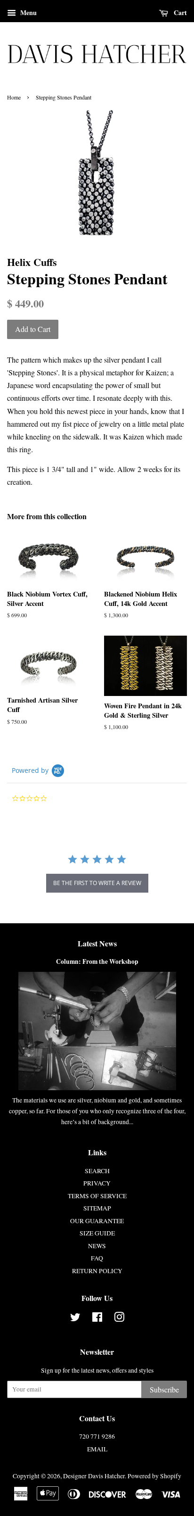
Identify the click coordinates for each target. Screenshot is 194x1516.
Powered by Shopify (154, 1476)
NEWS (97, 1246)
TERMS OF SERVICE (97, 1196)
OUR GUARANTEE (97, 1221)
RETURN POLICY (97, 1271)
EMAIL (97, 1449)
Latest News (97, 943)
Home (14, 97)
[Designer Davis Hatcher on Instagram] (119, 1319)
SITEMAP (97, 1208)
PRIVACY (97, 1183)
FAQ (97, 1258)
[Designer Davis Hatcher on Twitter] (75, 1319)
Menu (27, 12)
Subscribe (164, 1389)
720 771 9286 (97, 1436)
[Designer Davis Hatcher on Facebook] (97, 1319)
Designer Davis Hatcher (94, 1476)
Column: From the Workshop (97, 961)
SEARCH (97, 1171)
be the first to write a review (97, 883)
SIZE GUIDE (97, 1233)
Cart (179, 12)
